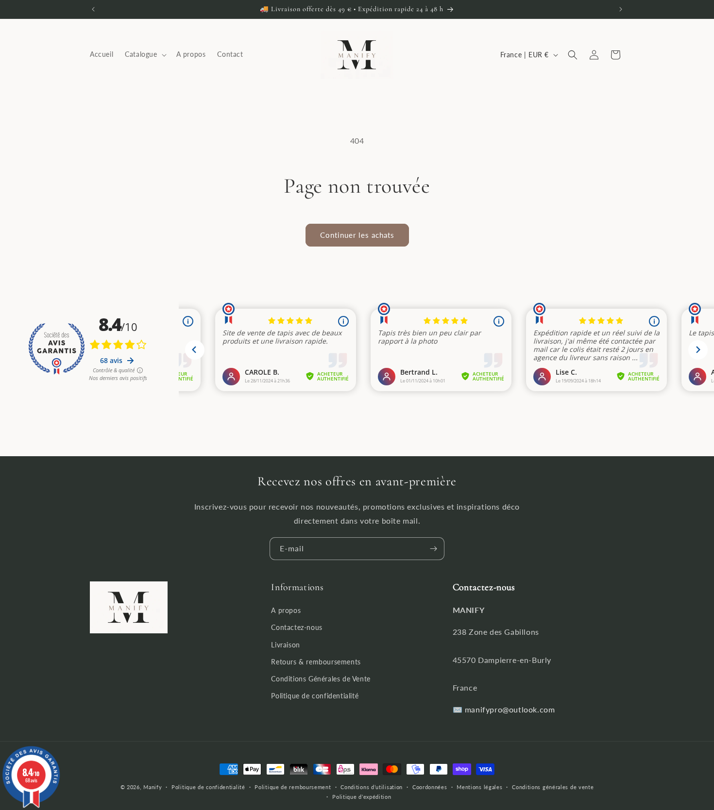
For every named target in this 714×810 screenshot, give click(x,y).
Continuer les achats (357, 235)
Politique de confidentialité (314, 696)
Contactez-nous (296, 628)
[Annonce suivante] (620, 9)
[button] (144, 55)
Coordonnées (429, 787)
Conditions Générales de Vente (320, 679)
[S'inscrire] (433, 548)
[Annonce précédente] (93, 9)
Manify (152, 787)
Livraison (285, 645)
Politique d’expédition (361, 796)
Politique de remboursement (293, 787)
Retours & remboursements (315, 662)
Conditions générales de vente (553, 787)
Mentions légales (479, 787)
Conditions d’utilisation (371, 787)
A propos (286, 611)
